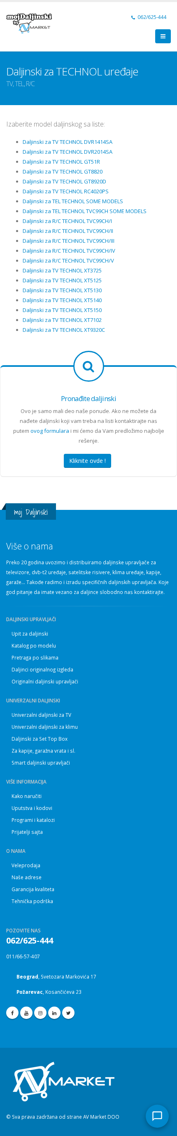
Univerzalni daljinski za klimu (45, 726)
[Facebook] (12, 1013)
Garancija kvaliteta (33, 889)
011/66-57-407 (23, 956)
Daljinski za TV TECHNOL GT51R (61, 161)
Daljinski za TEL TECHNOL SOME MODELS (73, 201)
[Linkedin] (54, 1013)
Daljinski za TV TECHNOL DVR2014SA (67, 151)
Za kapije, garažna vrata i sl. (43, 750)
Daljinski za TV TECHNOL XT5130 (62, 290)
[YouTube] (26, 1013)
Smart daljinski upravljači (41, 762)
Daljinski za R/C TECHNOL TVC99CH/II (68, 231)
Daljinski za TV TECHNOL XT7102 (62, 320)
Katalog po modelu (34, 645)
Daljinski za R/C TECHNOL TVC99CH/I (67, 221)
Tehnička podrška (32, 901)
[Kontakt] (157, 1116)
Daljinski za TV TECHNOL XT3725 (62, 270)
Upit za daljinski (30, 633)
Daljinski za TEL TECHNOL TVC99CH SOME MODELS (85, 211)
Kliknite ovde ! (87, 461)
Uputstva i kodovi (32, 808)
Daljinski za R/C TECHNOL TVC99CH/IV (69, 250)
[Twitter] (68, 1013)
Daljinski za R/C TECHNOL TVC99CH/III (68, 240)
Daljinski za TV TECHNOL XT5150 (62, 310)
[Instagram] (40, 1013)
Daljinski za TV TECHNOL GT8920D (64, 181)
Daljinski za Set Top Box (40, 738)
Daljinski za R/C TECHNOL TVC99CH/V (68, 260)
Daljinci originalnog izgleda (42, 669)
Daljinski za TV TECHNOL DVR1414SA (67, 142)
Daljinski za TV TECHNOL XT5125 (62, 280)
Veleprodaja (26, 865)
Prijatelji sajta (27, 832)
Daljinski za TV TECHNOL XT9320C (64, 329)
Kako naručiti (27, 796)
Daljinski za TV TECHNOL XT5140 (62, 300)
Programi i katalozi (33, 820)
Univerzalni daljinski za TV (41, 714)
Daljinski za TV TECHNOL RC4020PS (66, 191)
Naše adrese (27, 877)
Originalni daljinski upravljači (45, 681)
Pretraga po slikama (35, 657)
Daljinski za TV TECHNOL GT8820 (62, 171)
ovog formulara (49, 430)
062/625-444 (151, 17)
